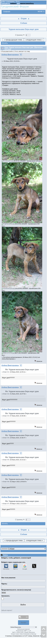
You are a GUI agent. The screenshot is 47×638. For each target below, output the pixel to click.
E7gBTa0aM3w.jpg (9, 224)
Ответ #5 (6, 460)
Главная (6, 12)
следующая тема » (34, 40)
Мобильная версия (23, 629)
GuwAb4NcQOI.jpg (9, 288)
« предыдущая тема (13, 40)
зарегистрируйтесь (27, 3)
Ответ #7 (6, 503)
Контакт (23, 622)
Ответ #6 (6, 481)
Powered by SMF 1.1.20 (23, 631)
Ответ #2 (6, 394)
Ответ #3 (6, 416)
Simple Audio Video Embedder (20, 634)
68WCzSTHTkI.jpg (8, 353)
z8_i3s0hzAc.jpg (8, 161)
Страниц (19, 35)
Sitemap (33, 634)
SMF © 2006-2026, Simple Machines (23, 632)
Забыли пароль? (6, 610)
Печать (5, 43)
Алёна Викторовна (10, 55)
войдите (13, 3)
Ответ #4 (6, 438)
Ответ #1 (6, 372)
